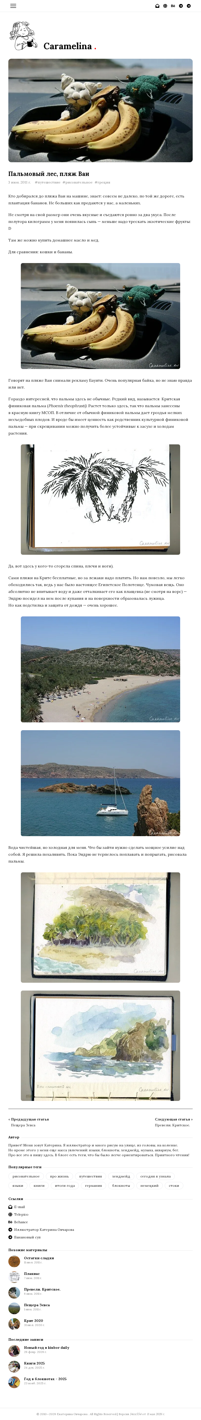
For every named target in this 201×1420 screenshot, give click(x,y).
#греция (102, 182)
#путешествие (48, 182)
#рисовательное (78, 182)
